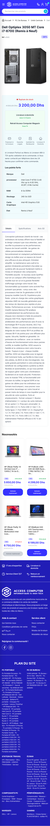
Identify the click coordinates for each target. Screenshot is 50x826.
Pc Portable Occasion (10, 673)
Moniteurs (30, 814)
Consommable (32, 796)
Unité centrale (32, 673)
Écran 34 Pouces (33, 774)
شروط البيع (6, 630)
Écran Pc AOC (41, 784)
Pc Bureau (42, 673)
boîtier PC (44, 816)
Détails (9, 228)
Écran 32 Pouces (40, 772)
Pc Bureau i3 (38, 680)
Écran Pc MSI (32, 786)
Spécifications (25, 228)
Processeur (6, 799)
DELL (4, 814)
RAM (13, 799)
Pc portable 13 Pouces (11, 728)
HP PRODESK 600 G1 (35, 685)
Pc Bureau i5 (41, 683)
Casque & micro (39, 801)
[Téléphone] (38, 4)
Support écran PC (34, 806)
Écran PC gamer (33, 760)
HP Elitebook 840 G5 (9, 695)
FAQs (34, 627)
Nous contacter (8, 634)
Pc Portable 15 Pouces (11, 692)
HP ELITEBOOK (16, 683)
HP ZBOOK (6, 683)
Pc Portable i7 (8, 685)
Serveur (16, 765)
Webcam (45, 803)
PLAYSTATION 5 (33, 816)
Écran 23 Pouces (40, 767)
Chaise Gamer (41, 814)
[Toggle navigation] (3, 4)
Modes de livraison (39, 630)
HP (8, 814)
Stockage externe (33, 803)
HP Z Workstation (8, 760)
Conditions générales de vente (14, 627)
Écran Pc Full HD (33, 779)
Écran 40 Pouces (40, 776)
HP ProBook (13, 723)
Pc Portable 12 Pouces (14, 726)
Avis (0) (41, 228)
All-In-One (30, 676)
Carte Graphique (8, 796)
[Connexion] (42, 4)
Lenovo (13, 814)
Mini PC (39, 676)
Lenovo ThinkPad (16, 704)
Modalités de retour (40, 634)
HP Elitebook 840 (9, 707)
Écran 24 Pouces (33, 769)
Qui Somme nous (9, 623)
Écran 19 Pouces (40, 762)
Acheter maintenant (13, 492)
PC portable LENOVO (14, 680)
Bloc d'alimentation (13, 801)
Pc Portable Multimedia (14, 690)
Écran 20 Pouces (33, 765)
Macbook (12, 697)
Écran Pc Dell (35, 781)
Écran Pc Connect (39, 788)
